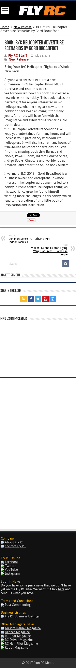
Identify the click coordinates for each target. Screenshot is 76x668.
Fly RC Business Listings (22, 616)
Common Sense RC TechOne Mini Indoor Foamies (29, 239)
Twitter (10, 566)
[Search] (65, 263)
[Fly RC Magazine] (41, 9)
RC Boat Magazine (18, 636)
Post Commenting (18, 605)
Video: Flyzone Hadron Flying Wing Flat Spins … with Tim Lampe (49, 250)
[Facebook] (31, 299)
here (61, 589)
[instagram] (52, 299)
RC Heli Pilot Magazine (21, 644)
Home (4, 27)
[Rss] (23, 299)
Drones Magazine (17, 632)
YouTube (11, 570)
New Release (23, 27)
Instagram (12, 573)
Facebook (11, 562)
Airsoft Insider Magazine (23, 628)
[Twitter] (38, 299)
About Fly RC (14, 542)
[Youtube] (45, 299)
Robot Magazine (16, 647)
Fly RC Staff (17, 55)
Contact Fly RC (15, 546)
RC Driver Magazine (19, 640)
